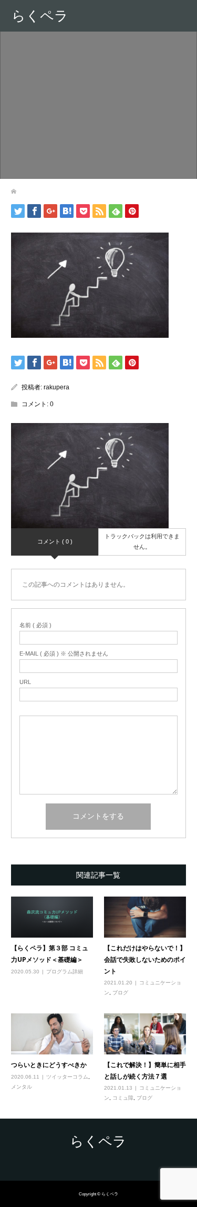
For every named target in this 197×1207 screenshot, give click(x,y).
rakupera (56, 387)
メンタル (21, 1087)
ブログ (120, 992)
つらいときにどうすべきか (49, 1064)
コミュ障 (122, 1098)
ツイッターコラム (67, 1077)
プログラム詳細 (64, 971)
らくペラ (40, 16)
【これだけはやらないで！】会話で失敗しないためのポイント (145, 959)
